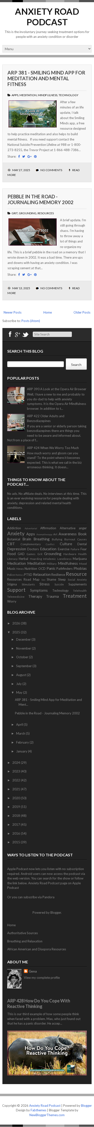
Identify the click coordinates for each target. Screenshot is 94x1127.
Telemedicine (16, 596)
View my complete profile (42, 977)
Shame (51, 579)
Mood (83, 563)
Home (47, 312)
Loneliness (64, 558)
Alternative (67, 528)
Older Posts (82, 312)
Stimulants (28, 584)
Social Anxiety (77, 579)
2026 (16, 623)
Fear (84, 549)
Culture (66, 544)
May (19, 692)
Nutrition (31, 568)
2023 (16, 771)
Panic (51, 568)
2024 (16, 763)
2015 (16, 842)
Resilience (58, 575)
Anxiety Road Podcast (47, 16)
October (22, 657)
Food (11, 553)
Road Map (32, 579)
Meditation (28, 95)
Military (52, 563)
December (24, 639)
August (21, 675)
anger (83, 528)
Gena (33, 971)
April (20, 724)
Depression (16, 549)
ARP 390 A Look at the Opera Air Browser (56, 389)
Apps (15, 95)
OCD (42, 568)
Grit (15, 213)
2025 (16, 632)
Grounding (27, 213)
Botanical (13, 539)
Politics (19, 574)
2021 (16, 789)
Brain (26, 539)
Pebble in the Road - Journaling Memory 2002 (40, 199)
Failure (75, 549)
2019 (16, 807)
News (20, 568)
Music (11, 568)
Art (55, 534)
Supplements (77, 584)
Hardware (69, 554)
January (22, 751)
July (19, 684)
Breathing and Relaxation (24, 941)
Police (11, 574)
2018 (16, 816)
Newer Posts (12, 312)
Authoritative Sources (22, 933)
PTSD (28, 575)
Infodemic (49, 558)
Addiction (14, 528)
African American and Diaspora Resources (36, 949)
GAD (21, 554)
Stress (45, 584)
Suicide (59, 584)
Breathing (42, 539)
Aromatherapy (44, 534)
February (23, 742)
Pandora (48, 897)
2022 (16, 780)
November (24, 648)
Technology (68, 95)
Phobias (80, 568)
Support (16, 590)
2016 (16, 833)
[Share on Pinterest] (35, 156)
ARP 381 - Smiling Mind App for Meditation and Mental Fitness (46, 78)
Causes (82, 539)
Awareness (68, 534)
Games (31, 554)
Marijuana (80, 559)
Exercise (63, 549)
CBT (11, 544)
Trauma (52, 596)
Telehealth (80, 590)
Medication (16, 563)
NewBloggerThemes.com (47, 1115)
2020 (16, 798)
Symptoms (39, 590)
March (21, 733)
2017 (16, 824)
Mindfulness (47, 95)
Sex (43, 579)
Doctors (33, 549)
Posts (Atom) (30, 321)
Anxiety (16, 533)
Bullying (57, 539)
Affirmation (48, 528)
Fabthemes (38, 1110)
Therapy (35, 596)
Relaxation (42, 574)
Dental (82, 544)
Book (82, 534)
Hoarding (36, 558)
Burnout (69, 539)
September (24, 666)
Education (48, 549)
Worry (11, 601)
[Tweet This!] (23, 156)
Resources (46, 213)
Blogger (55, 912)
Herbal (23, 559)
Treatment (75, 596)
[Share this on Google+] (29, 156)
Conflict (50, 544)
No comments (51, 170)
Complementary (30, 544)
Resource (76, 574)
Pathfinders (64, 568)
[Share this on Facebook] (19, 156)
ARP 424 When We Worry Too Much (53, 448)
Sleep (62, 579)
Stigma (12, 584)
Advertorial (31, 528)
